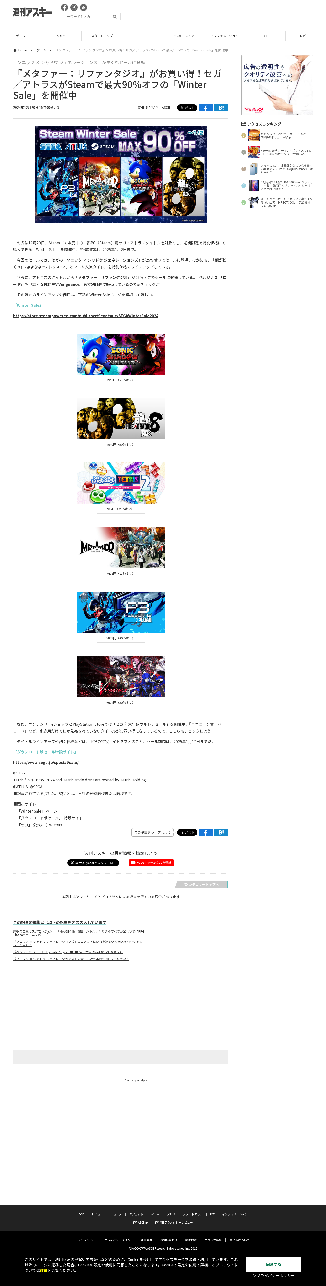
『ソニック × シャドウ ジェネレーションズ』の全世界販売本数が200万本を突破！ (71, 959)
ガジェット (136, 1214)
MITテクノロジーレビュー (176, 1222)
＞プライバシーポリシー (274, 1276)
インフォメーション (224, 35)
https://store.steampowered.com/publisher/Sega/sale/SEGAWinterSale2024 (85, 315)
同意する (273, 1264)
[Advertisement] (226, 13)
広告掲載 (191, 1240)
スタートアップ (102, 35)
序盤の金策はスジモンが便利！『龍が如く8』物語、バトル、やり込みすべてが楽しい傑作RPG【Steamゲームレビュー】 (78, 933)
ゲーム (20, 35)
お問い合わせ (168, 1240)
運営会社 (146, 1240)
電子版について (240, 1240)
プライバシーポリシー (118, 1240)
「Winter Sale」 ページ (37, 811)
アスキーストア (183, 35)
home (23, 50)
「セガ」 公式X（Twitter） (40, 825)
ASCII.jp (143, 1222)
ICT (143, 35)
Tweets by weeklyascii (137, 1080)
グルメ (61, 35)
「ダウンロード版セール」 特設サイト (50, 818)
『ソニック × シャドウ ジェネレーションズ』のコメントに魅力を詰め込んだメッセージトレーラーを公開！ (79, 943)
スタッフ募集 (213, 1240)
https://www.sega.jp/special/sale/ (46, 762)
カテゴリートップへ (204, 884)
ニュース (116, 1214)
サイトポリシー (86, 1240)
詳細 (43, 1270)
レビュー (97, 1214)
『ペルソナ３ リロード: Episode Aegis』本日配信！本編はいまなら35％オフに (68, 952)
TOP (265, 35)
